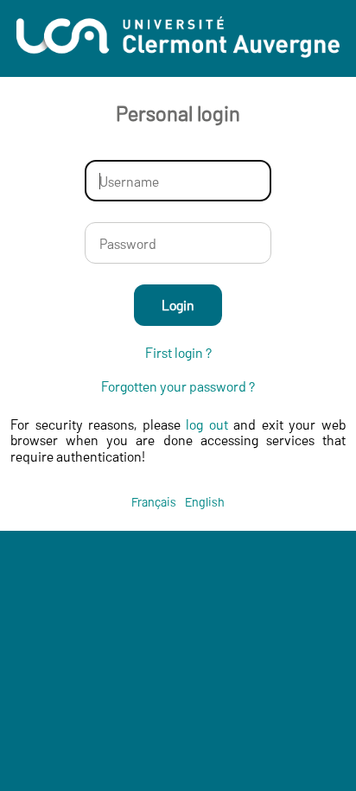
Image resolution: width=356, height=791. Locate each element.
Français (153, 502)
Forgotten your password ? (178, 386)
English (205, 502)
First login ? (178, 352)
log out (207, 424)
